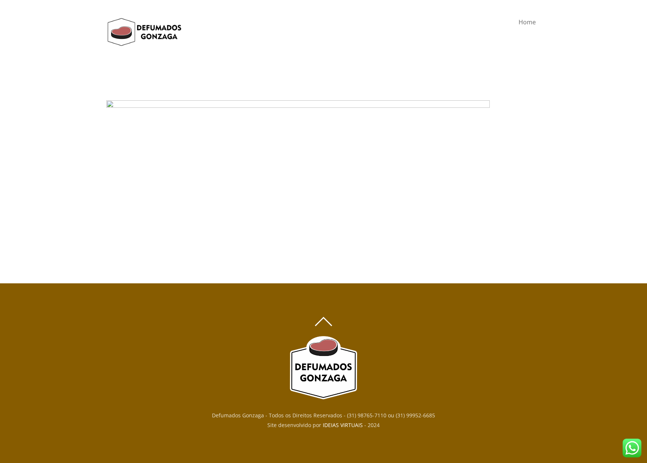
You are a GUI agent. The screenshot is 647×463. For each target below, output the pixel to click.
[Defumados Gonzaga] (143, 43)
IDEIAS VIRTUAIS (343, 425)
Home (527, 22)
